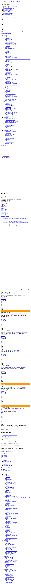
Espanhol (11, 13)
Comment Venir (10, 49)
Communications (10, 140)
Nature (7, 47)
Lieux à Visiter (6, 88)
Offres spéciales (10, 114)
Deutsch (10, 9)
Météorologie (9, 135)
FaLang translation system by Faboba (5, 216)
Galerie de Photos (10, 125)
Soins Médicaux (10, 138)
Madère (5, 35)
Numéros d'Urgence (11, 134)
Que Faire (5, 55)
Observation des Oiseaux (12, 74)
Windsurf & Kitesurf (11, 79)
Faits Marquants (10, 42)
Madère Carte (9, 143)
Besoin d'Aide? (9, 116)
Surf (7, 78)
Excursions (8, 56)
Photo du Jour (9, 129)
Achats (8, 64)
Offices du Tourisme (11, 131)
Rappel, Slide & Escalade (12, 69)
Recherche (5, 464)
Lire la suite (3, 299)
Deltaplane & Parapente (11, 83)
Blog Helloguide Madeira (12, 121)
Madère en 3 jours (10, 118)
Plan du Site (6, 462)
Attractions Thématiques (11, 99)
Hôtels (7, 103)
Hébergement (9, 39)
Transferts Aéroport (10, 105)
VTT (7, 86)
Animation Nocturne (11, 62)
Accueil (5, 460)
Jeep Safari (8, 72)
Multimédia (9, 53)
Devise (8, 139)
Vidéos (8, 127)
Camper (8, 75)
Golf (7, 68)
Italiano (10, 11)
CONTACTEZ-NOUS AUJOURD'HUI (12, 1)
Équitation (8, 70)
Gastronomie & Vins (11, 43)
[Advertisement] (15, 174)
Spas (7, 65)
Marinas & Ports (10, 100)
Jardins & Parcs (9, 95)
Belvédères (8, 90)
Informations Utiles (7, 130)
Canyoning (8, 77)
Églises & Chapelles (11, 94)
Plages (7, 61)
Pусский (11, 14)
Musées (8, 91)
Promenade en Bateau (11, 108)
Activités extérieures (11, 113)
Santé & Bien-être (10, 48)
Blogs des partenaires (11, 122)
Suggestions (6, 117)
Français (10, 10)
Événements (9, 40)
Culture (8, 46)
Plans (7, 52)
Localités (8, 38)
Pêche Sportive (9, 82)
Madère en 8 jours (10, 120)
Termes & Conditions (8, 465)
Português (11, 8)
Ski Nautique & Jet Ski (11, 85)
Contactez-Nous (7, 436)
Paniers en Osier (10, 66)
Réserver (5, 101)
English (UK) (14, 6)
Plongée (8, 81)
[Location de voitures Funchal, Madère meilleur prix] (15, 218)
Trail (7, 87)
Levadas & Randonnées (11, 57)
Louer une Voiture (10, 111)
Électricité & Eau (10, 142)
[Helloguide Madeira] (6, 33)
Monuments (9, 92)
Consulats (8, 133)
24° (23, 31)
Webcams (8, 126)
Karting (8, 73)
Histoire (8, 37)
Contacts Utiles (9, 136)
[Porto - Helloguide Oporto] (15, 221)
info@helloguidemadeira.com (10, 435)
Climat (7, 51)
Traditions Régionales (11, 44)
